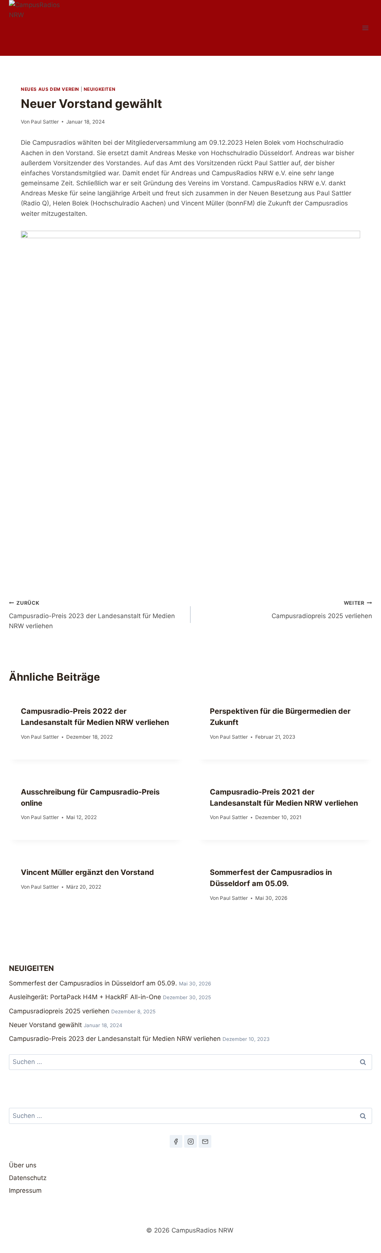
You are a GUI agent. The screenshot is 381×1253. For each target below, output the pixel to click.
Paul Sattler (45, 122)
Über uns (22, 1165)
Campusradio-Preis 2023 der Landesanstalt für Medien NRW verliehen (92, 615)
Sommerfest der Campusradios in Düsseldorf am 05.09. (93, 983)
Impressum (25, 1190)
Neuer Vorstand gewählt (45, 1025)
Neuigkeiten (100, 89)
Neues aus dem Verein (50, 89)
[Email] (205, 1141)
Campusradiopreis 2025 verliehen (322, 610)
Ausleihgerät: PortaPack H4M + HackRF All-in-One (85, 997)
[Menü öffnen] (365, 27)
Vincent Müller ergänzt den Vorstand (87, 872)
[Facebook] (176, 1141)
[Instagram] (190, 1141)
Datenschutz (28, 1178)
